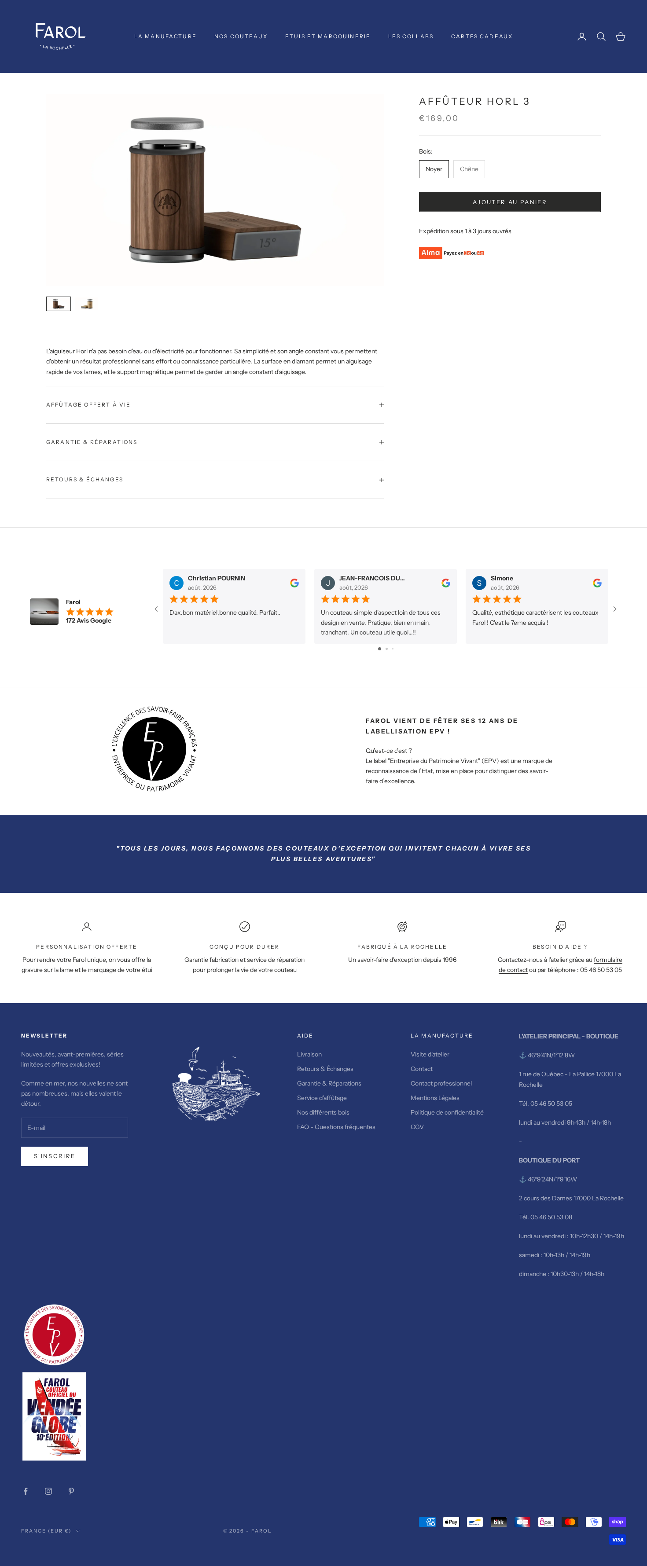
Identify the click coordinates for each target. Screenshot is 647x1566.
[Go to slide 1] (379, 648)
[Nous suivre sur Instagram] (48, 1491)
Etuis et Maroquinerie (328, 36)
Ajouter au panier (510, 201)
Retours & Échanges (326, 1069)
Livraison (309, 1054)
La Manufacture (165, 36)
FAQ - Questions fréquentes (336, 1127)
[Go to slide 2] (387, 649)
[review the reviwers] (294, 582)
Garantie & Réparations (329, 1083)
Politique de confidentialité (447, 1112)
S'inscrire (54, 1155)
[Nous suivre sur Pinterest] (71, 1491)
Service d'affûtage (322, 1098)
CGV (417, 1127)
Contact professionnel (441, 1083)
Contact (422, 1069)
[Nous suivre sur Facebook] (25, 1491)
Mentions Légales (435, 1098)
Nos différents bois (323, 1112)
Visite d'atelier (430, 1054)
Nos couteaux (241, 36)
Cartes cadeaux (482, 36)
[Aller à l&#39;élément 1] (58, 304)
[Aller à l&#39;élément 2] (86, 304)
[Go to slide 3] (392, 648)
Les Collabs (411, 36)
